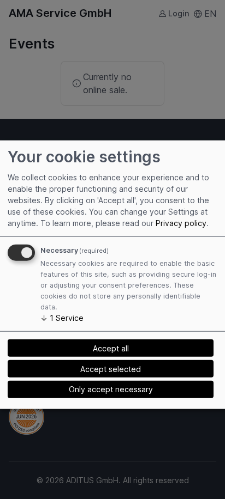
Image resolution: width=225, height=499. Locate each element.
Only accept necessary (111, 389)
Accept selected (110, 368)
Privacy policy (181, 223)
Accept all (111, 347)
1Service (62, 317)
